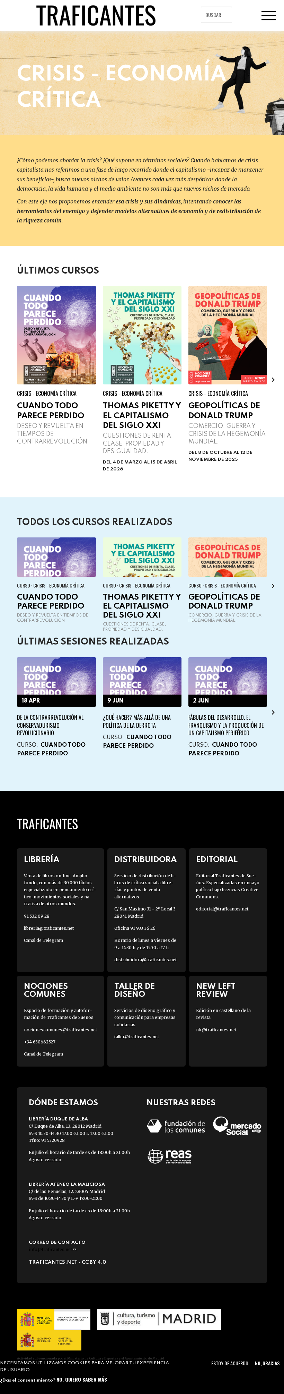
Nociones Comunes (46, 991)
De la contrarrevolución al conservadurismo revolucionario (50, 725)
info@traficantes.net (52, 1249)
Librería (41, 860)
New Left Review (216, 991)
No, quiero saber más (81, 1379)
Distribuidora (145, 860)
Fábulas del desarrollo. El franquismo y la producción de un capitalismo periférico (226, 725)
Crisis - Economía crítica (47, 393)
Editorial (217, 860)
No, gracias (267, 1363)
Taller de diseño (134, 991)
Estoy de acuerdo (229, 1363)
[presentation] (11, 379)
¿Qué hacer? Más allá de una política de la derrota (137, 721)
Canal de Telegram (43, 940)
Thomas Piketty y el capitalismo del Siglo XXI (142, 415)
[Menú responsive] (268, 15)
